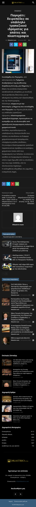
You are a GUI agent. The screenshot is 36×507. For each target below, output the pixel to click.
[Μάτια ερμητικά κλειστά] (6, 340)
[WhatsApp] (25, 44)
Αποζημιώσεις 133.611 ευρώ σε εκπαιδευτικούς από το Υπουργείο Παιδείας (22, 257)
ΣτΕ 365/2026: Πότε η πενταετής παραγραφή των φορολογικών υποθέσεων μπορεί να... (23, 361)
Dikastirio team (12, 40)
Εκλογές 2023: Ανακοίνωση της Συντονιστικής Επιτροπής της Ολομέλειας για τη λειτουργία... (23, 398)
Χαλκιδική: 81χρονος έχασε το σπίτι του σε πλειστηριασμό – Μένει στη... (22, 418)
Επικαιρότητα (18, 10)
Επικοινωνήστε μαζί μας (20, 501)
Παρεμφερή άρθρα (8, 234)
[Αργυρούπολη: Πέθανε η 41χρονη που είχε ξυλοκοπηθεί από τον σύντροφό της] (7, 408)
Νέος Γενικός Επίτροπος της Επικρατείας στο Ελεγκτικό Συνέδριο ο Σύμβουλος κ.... (22, 383)
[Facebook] (11, 44)
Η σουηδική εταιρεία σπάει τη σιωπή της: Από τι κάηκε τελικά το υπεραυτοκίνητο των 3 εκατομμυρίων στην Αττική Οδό (9, 200)
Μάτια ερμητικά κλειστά (20, 338)
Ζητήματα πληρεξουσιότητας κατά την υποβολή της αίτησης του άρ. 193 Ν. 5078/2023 (26, 199)
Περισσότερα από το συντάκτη (12, 237)
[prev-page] (3, 274)
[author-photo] (18, 222)
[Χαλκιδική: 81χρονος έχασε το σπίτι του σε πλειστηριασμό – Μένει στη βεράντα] (7, 418)
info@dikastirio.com (22, 481)
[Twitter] (16, 44)
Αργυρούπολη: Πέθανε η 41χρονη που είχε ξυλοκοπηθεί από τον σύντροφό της (23, 408)
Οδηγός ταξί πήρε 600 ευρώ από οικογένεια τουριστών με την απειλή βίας (23, 266)
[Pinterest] (20, 44)
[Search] (33, 2)
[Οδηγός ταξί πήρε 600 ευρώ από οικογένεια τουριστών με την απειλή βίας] (7, 266)
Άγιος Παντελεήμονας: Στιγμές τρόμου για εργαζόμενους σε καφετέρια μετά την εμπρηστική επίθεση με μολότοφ (23, 246)
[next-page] (6, 274)
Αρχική (10, 501)
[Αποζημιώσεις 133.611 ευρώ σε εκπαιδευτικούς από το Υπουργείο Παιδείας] (7, 257)
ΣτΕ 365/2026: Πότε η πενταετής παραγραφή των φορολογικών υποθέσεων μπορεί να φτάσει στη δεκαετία (21, 288)
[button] (3, 2)
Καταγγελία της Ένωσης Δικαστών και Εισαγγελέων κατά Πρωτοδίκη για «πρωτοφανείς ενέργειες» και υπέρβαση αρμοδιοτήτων (22, 303)
